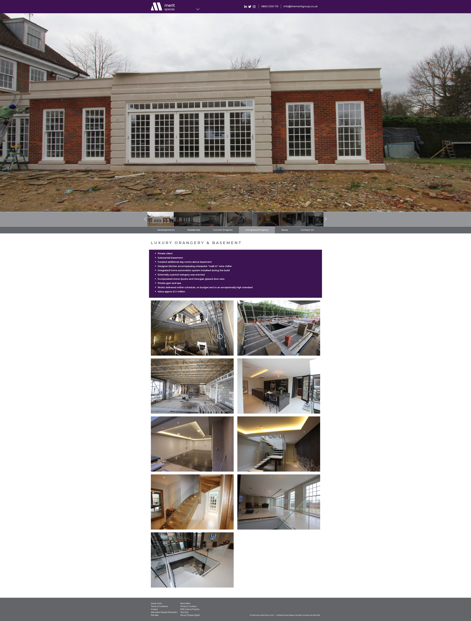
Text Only (184, 612)
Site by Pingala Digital (190, 615)
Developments (166, 230)
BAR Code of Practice (189, 609)
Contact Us (307, 230)
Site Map (155, 615)
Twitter (250, 6)
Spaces (173, 6)
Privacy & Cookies (188, 606)
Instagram (254, 6)
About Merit (185, 603)
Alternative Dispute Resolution (164, 612)
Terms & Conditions (159, 606)
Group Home (156, 603)
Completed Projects (256, 230)
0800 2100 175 (269, 6)
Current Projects (222, 230)
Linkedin (245, 6)
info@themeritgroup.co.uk (300, 6)
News (284, 230)
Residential (194, 230)
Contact (154, 609)
